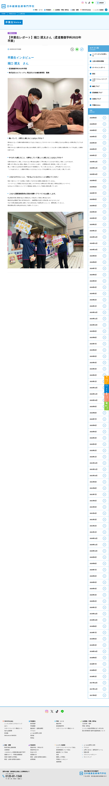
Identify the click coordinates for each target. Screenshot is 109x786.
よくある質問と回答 (36, 733)
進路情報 (58, 761)
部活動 (6, 733)
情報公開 (86, 752)
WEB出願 (106, 389)
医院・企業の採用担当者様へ (12, 759)
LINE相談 (107, 406)
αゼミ (6, 726)
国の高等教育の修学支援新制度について (93, 730)
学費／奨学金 (86, 726)
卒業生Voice (12, 13)
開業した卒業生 (60, 757)
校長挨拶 (32, 723)
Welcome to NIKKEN (10, 735)
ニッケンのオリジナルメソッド (13, 723)
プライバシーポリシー (90, 754)
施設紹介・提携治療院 (36, 728)
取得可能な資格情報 (10, 747)
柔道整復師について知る (63, 749)
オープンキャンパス (106, 381)
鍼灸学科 (58, 723)
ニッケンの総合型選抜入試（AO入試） (93, 728)
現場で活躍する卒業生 (10, 757)
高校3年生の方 (34, 749)
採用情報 (32, 759)
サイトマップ (87, 757)
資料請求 (101, 2)
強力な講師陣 (8, 730)
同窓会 (32, 738)
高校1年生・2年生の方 (36, 747)
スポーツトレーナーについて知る (65, 747)
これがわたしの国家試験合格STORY (14, 752)
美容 (57, 754)
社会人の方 (33, 752)
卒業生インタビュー (62, 759)
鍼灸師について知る (62, 752)
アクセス (32, 730)
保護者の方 (33, 754)
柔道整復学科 (60, 726)
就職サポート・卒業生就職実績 (13, 754)
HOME (3, 13)
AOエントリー (106, 398)
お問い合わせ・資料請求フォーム (93, 749)
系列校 (32, 735)
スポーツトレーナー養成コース (13, 728)
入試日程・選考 (86, 723)
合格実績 (6, 749)
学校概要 (32, 726)
